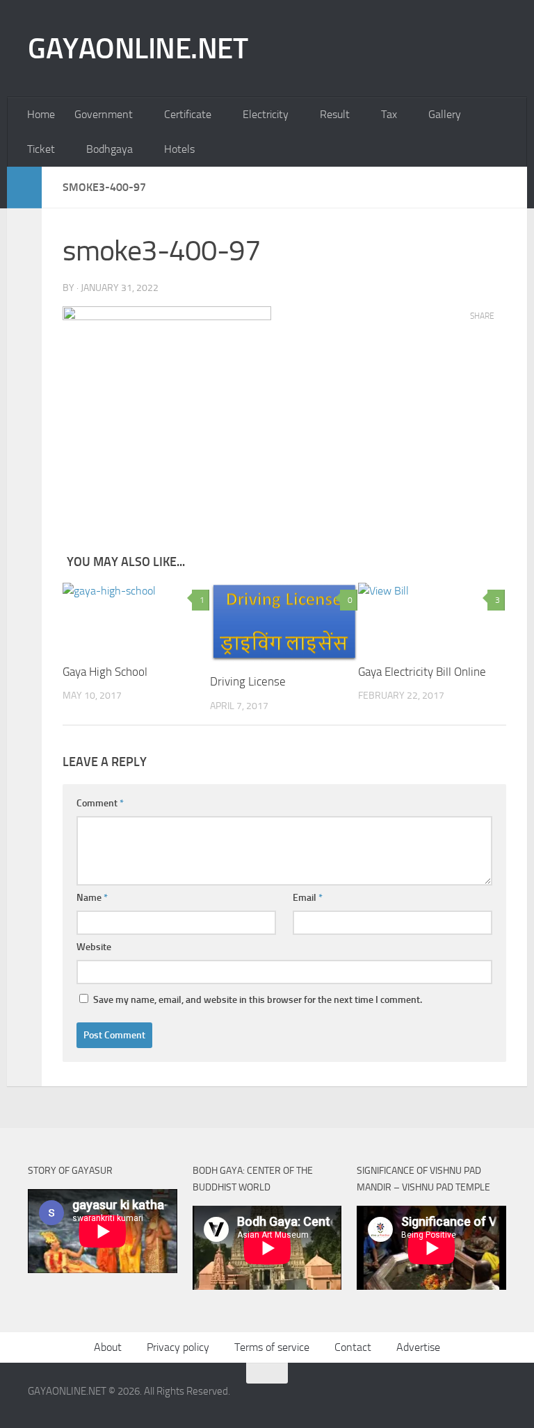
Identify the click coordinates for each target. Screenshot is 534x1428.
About (108, 1347)
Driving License (248, 681)
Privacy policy (178, 1347)
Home (41, 114)
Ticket (41, 149)
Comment (100, 803)
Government (103, 114)
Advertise (418, 1347)
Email (308, 898)
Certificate (187, 114)
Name (92, 898)
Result (335, 114)
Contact (352, 1347)
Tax (389, 114)
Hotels (179, 149)
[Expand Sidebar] (24, 187)
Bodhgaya (109, 149)
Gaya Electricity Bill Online (422, 672)
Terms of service (271, 1347)
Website (93, 947)
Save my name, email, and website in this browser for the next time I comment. (257, 1000)
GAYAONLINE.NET (138, 48)
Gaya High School (105, 672)
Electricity (266, 114)
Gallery (444, 114)
